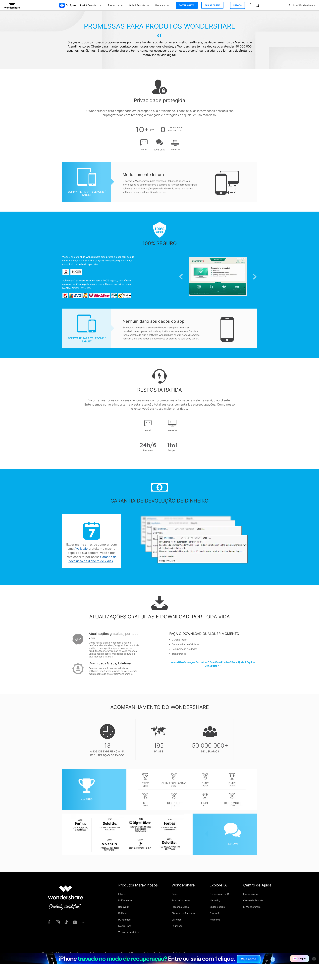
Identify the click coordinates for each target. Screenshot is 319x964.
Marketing (215, 900)
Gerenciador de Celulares (185, 644)
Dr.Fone (122, 913)
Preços (237, 5)
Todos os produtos (128, 932)
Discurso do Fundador (184, 913)
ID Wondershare (252, 906)
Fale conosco (250, 894)
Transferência (179, 653)
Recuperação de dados (184, 648)
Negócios (215, 919)
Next (255, 277)
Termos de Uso (128, 953)
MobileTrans (124, 925)
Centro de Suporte (253, 900)
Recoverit (123, 906)
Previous (181, 277)
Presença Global (180, 906)
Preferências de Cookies (101, 953)
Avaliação (81, 548)
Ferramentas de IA (219, 894)
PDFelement (124, 919)
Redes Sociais (217, 906)
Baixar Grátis (186, 5)
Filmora (122, 894)
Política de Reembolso (154, 953)
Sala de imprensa (181, 900)
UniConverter (125, 900)
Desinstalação (179, 953)
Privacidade (75, 953)
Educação (177, 925)
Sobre (175, 894)
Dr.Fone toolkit (179, 639)
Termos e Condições (51, 953)
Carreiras (176, 919)
